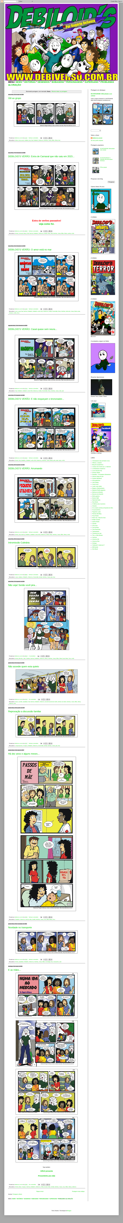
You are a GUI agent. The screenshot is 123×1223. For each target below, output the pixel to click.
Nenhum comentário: (34, 138)
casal (19, 311)
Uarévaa (94, 537)
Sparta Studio (95, 521)
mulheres (11, 703)
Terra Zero (95, 525)
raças (60, 460)
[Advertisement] (46, 147)
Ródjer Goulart (96, 519)
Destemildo (55, 311)
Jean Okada (95, 482)
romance (11, 312)
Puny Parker (95, 515)
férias (49, 233)
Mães (53, 140)
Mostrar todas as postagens (59, 91)
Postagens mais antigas (78, 1191)
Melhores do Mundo (97, 492)
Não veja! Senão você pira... (22, 585)
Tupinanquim (95, 531)
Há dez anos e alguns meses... (24, 753)
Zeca (18, 312)
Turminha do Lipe (96, 533)
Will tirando (95, 547)
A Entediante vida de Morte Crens (101, 461)
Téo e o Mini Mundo (97, 535)
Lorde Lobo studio (97, 486)
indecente (68, 311)
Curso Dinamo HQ (97, 470)
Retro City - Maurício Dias (99, 517)
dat (30, 140)
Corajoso (25, 745)
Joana (49, 140)
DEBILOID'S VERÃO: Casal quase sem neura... (32, 329)
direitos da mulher (62, 701)
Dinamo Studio (96, 472)
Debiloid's (36, 140)
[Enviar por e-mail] (44, 138)
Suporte (94, 523)
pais (63, 390)
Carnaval (21, 233)
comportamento (18, 745)
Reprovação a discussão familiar (24, 711)
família (40, 577)
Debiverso (41, 140)
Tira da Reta (95, 527)
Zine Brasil (95, 549)
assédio (20, 701)
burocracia (21, 140)
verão (72, 233)
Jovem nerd (95, 484)
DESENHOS (44, 82)
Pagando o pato (96, 512)
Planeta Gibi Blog (96, 513)
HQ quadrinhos (96, 480)
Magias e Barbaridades (98, 488)
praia (79, 311)
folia (52, 233)
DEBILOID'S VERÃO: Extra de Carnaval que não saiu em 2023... (41, 156)
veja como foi (46, 224)
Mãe (48, 919)
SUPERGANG (91, 82)
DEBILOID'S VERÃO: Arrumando (25, 468)
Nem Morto (95, 502)
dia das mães (29, 919)
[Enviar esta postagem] (41, 138)
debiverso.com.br (97, 138)
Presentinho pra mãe (46, 1176)
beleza (16, 140)
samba (69, 233)
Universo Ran (95, 541)
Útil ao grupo (14, 98)
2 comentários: (32, 656)
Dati (32, 140)
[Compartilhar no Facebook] (50, 138)
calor (24, 658)
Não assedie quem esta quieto (23, 666)
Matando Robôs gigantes (98, 490)
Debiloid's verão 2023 (38, 311)
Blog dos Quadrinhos (97, 464)
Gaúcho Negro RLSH (97, 476)
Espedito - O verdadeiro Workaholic (101, 474)
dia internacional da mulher (51, 701)
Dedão (45, 233)
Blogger (69, 1210)
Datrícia (31, 233)
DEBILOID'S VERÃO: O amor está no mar (30, 249)
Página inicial (39, 1191)
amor (16, 311)
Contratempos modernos (98, 468)
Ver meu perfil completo (97, 140)
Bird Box (21, 658)
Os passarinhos (96, 509)
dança (25, 233)
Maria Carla (62, 658)
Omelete (94, 506)
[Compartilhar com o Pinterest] (51, 138)
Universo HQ (95, 539)
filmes (46, 658)
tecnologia (48, 961)
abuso (16, 701)
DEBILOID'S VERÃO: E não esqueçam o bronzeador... (36, 399)
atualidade (25, 701)
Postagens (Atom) (17, 1194)
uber (60, 961)
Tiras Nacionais (96, 529)
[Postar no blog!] (46, 138)
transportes (56, 961)
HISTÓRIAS (30, 82)
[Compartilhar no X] (48, 138)
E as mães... (14, 970)
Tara (70, 658)
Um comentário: (32, 699)
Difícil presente (46, 1171)
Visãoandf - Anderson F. (98, 545)
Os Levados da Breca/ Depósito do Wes (102, 508)
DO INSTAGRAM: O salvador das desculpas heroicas (106, 159)
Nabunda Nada (96, 500)
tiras (59, 140)
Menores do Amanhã (97, 494)
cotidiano (26, 140)
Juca (45, 919)
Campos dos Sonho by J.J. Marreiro (101, 466)
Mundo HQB (95, 498)
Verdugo (94, 543)
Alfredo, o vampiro (97, 462)
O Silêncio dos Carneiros (98, 504)
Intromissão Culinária (19, 542)
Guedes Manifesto (97, 478)
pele (54, 460)
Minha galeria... (96, 496)
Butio (20, 1186)
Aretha (16, 233)
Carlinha (28, 658)
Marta (56, 140)
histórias (46, 140)
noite (60, 390)
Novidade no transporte (20, 927)
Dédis (47, 534)
